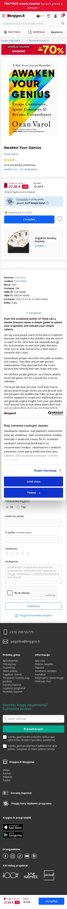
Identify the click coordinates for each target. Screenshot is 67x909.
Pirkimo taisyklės (44, 664)
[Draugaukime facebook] (6, 857)
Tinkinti (31, 492)
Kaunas (7, 773)
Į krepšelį (51, 901)
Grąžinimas (9, 667)
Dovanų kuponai (12, 684)
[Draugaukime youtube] (27, 857)
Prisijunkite (22, 199)
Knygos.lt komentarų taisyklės (35, 615)
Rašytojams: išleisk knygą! (49, 677)
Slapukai (39, 667)
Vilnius (6, 770)
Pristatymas (9, 664)
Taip (23, 507)
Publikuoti (33, 606)
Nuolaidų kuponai (12, 691)
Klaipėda (7, 776)
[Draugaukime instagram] (13, 857)
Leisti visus (33, 481)
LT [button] (41, 15)
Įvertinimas (11, 548)
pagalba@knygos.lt (25, 641)
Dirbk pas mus (43, 681)
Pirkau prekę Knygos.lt (17, 501)
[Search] (62, 23)
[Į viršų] (60, 884)
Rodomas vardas (14, 516)
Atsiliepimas (11, 561)
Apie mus (40, 660)
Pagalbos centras (12, 674)
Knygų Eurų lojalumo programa (31, 803)
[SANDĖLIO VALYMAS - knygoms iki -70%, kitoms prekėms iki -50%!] (33, 49)
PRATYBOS (14, 32)
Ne (11, 507)
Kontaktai (40, 674)
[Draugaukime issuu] (34, 857)
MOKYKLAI (39, 32)
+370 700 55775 (21, 632)
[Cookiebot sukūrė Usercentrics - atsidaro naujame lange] (48, 413)
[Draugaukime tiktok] (20, 857)
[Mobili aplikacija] (13, 834)
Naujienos (57, 32)
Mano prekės (10, 671)
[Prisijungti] (55, 16)
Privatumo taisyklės (46, 671)
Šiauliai (6, 780)
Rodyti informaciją (45, 470)
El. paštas (10, 532)
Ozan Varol (20, 277)
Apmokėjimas (10, 660)
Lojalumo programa (14, 688)
